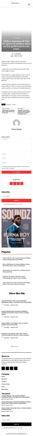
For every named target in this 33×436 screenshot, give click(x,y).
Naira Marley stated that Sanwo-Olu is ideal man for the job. (8, 111)
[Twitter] (14, 183)
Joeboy (14, 104)
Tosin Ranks (17, 54)
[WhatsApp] (21, 183)
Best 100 (4, 399)
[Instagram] (7, 368)
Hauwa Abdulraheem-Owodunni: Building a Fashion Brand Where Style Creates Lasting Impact (16, 264)
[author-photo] (3, 304)
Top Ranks (16, 38)
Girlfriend (8, 104)
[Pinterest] (18, 183)
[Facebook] (11, 183)
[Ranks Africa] (17, 4)
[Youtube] (15, 368)
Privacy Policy (19, 204)
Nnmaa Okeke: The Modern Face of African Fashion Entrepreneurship (15, 323)
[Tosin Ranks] (16, 123)
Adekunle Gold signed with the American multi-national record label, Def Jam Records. (24, 112)
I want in (16, 200)
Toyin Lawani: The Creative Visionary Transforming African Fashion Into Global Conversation (16, 283)
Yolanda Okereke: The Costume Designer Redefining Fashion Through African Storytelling (16, 258)
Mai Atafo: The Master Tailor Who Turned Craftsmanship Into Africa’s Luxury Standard (14, 277)
